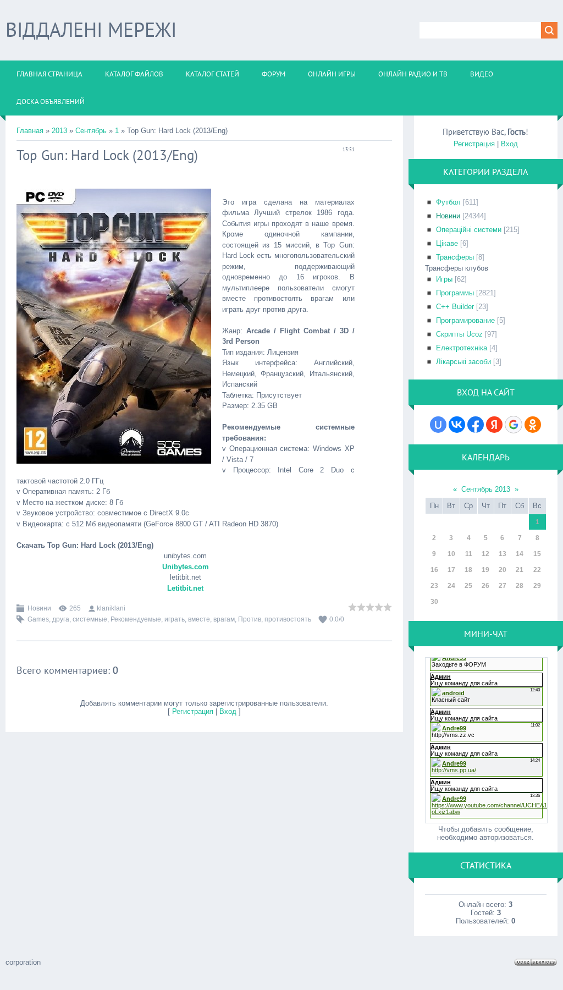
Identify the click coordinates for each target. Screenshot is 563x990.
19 (485, 570)
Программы (455, 293)
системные (90, 619)
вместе (199, 619)
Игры (444, 279)
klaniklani (111, 608)
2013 (59, 131)
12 (485, 554)
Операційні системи (468, 230)
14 (519, 554)
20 (502, 570)
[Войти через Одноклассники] (533, 424)
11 (468, 554)
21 (519, 570)
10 (451, 554)
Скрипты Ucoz (459, 334)
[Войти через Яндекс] (494, 424)
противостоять (287, 619)
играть (174, 619)
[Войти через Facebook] (475, 424)
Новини (39, 608)
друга (60, 619)
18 (468, 570)
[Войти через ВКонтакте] (457, 424)
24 (451, 586)
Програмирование (465, 320)
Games (38, 619)
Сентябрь (91, 131)
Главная (29, 131)
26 (485, 586)
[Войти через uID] (438, 424)
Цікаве (447, 243)
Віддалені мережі (90, 29)
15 (537, 554)
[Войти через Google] (513, 424)
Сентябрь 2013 (485, 489)
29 (537, 586)
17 (451, 570)
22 (537, 570)
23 (434, 586)
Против (249, 619)
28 (519, 586)
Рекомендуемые (136, 619)
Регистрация (192, 711)
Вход (227, 711)
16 (434, 570)
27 (502, 586)
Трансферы (455, 257)
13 (502, 554)
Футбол (448, 202)
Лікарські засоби (463, 362)
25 (468, 586)
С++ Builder (455, 306)
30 (434, 602)
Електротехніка (461, 348)
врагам (224, 619)
